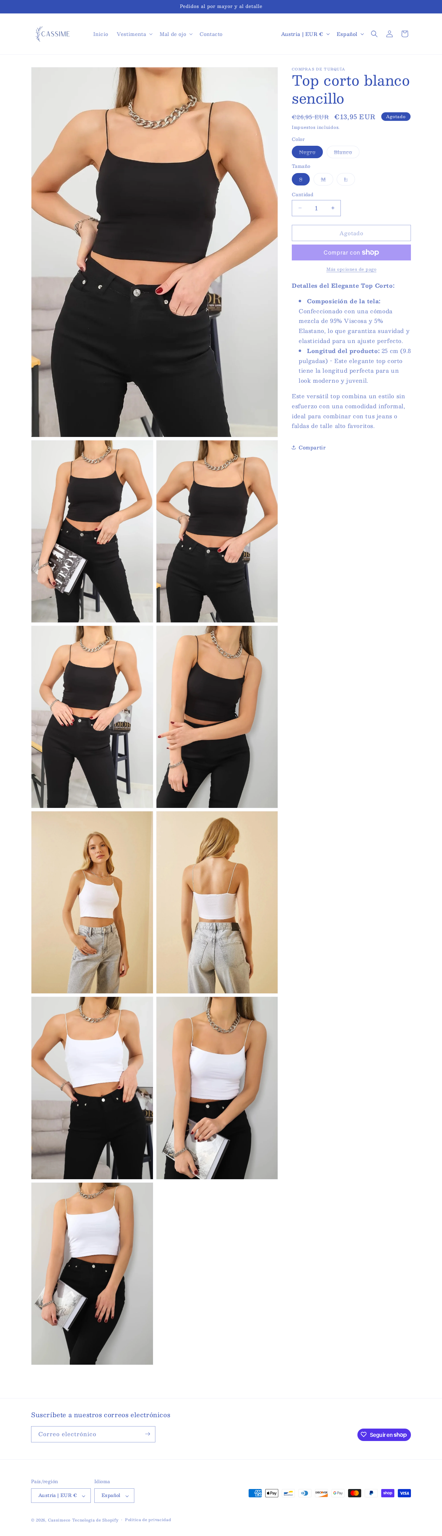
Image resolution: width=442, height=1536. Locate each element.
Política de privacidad (148, 1520)
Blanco (346, 152)
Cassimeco (59, 1520)
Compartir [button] (312, 447)
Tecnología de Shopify (95, 1520)
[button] (134, 34)
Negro (311, 152)
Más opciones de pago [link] (351, 269)
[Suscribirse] (147, 1434)
